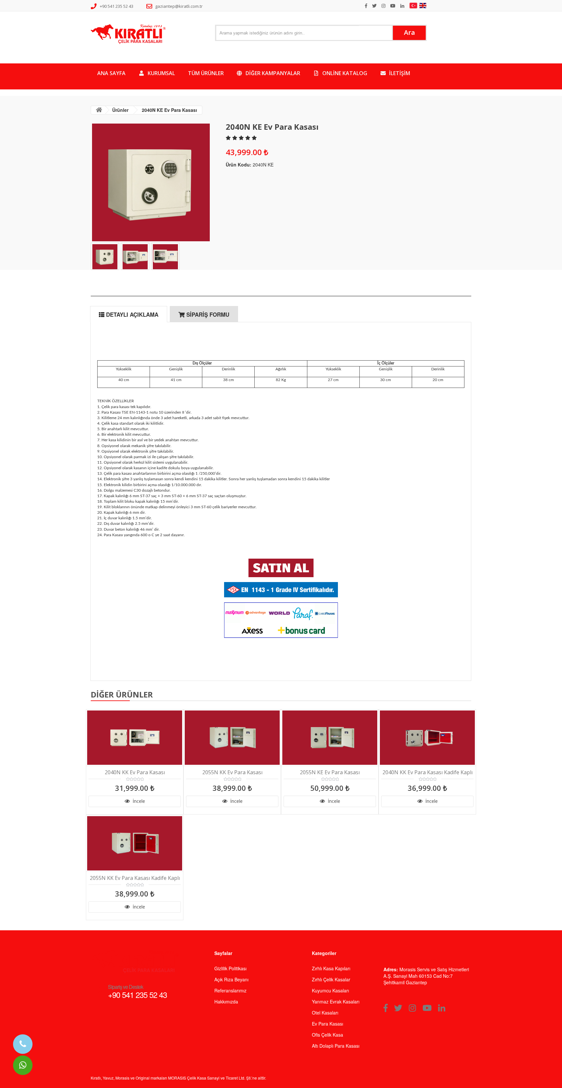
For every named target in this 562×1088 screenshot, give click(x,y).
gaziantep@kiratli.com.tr (179, 6)
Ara (409, 32)
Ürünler (120, 110)
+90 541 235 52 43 (116, 6)
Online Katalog (344, 73)
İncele (138, 801)
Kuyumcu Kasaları (330, 990)
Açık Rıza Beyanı (231, 979)
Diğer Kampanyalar (272, 73)
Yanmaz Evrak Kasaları (335, 1001)
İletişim (399, 73)
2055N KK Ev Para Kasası (232, 772)
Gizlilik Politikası (230, 968)
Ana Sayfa (111, 73)
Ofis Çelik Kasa (327, 1034)
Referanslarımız (230, 990)
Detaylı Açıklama (131, 314)
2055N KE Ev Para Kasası (330, 772)
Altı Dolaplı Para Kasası (335, 1045)
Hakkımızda (226, 1001)
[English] (423, 5)
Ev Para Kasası (327, 1023)
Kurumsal (160, 73)
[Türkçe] (414, 5)
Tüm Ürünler (206, 73)
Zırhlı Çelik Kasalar (331, 979)
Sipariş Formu (207, 314)
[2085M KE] (280, 568)
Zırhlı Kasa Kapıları (331, 968)
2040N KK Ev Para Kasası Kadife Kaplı (427, 772)
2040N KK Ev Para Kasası (135, 772)
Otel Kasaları (325, 1012)
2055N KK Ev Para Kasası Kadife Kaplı (135, 878)
